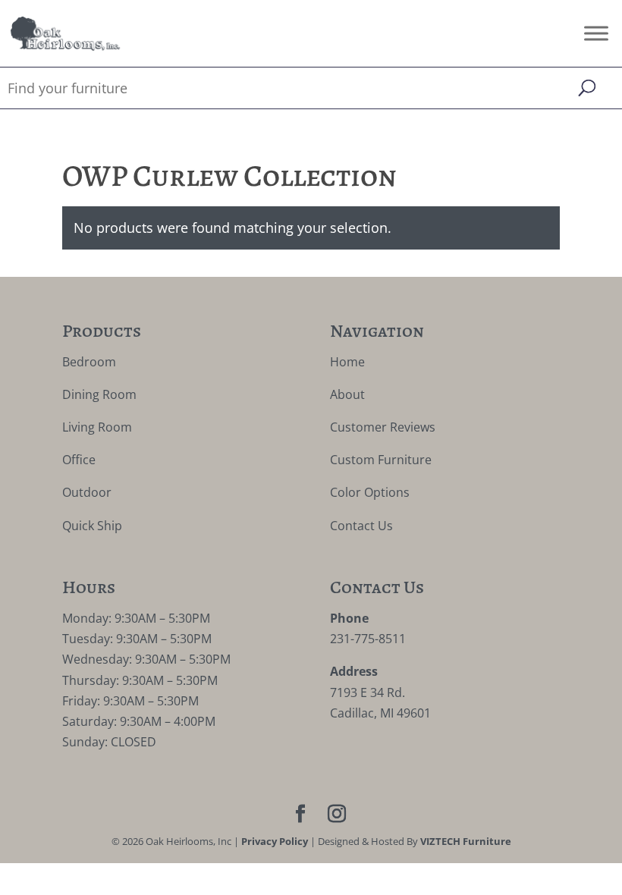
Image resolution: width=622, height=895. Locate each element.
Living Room (97, 427)
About (347, 394)
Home (347, 361)
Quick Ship (92, 525)
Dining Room (99, 394)
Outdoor (87, 492)
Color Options (370, 492)
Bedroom (89, 361)
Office (79, 459)
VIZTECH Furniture (465, 841)
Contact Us (361, 525)
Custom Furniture (381, 459)
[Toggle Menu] (596, 33)
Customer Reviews (382, 427)
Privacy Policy (274, 841)
